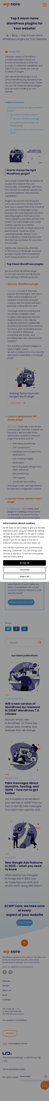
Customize (24, 569)
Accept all (24, 563)
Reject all (24, 576)
